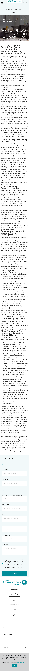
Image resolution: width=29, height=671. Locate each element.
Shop (5, 627)
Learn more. (21, 662)
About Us (6, 647)
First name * (5, 469)
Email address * (6, 514)
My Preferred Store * (7, 535)
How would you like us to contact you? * (12, 495)
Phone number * (6, 504)
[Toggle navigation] (2, 3)
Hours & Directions (14, 596)
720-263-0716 (14, 12)
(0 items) (26, 3)
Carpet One (4, 18)
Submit (14, 573)
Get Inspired (7, 634)
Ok (14, 665)
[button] (20, 3)
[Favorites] (23, 3)
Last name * (5, 479)
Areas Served (13, 18)
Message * (4, 544)
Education (7, 641)
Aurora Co (22, 18)
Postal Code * (5, 525)
